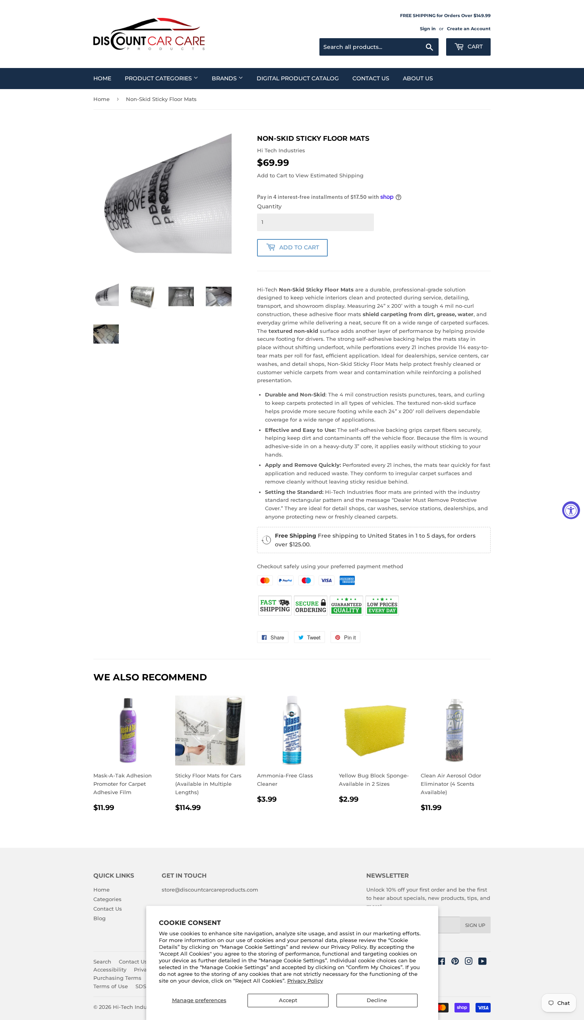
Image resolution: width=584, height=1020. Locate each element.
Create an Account (469, 28)
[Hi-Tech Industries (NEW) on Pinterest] (455, 962)
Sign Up (475, 925)
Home (102, 78)
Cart (474, 46)
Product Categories (159, 78)
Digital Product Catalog (298, 78)
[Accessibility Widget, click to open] (571, 510)
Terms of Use (110, 986)
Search (102, 961)
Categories (107, 899)
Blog (99, 918)
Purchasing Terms (117, 978)
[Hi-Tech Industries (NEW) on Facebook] (441, 962)
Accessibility (109, 969)
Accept (288, 1000)
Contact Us (370, 78)
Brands (225, 78)
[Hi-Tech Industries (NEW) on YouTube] (482, 962)
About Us (418, 78)
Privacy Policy (305, 980)
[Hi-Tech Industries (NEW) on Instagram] (469, 962)
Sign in (428, 28)
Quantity (269, 206)
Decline (377, 1000)
